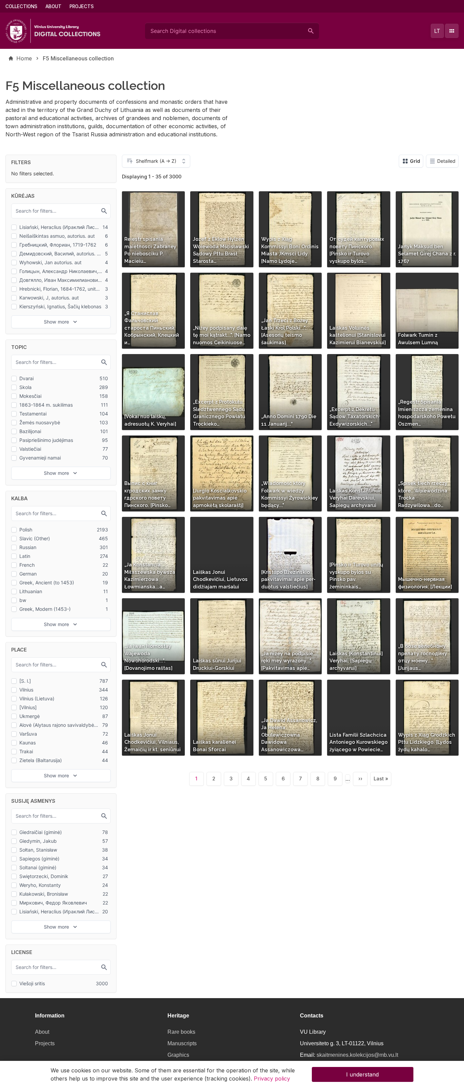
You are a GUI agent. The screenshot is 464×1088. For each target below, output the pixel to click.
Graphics (178, 1055)
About (53, 6)
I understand (362, 1074)
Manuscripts (182, 1043)
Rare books (181, 1032)
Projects (82, 6)
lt (437, 30)
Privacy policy (272, 1078)
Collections (21, 6)
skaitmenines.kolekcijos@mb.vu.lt (357, 1055)
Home (24, 58)
